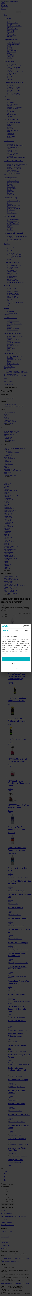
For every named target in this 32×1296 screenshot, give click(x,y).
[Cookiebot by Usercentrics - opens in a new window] (23, 626)
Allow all (16, 659)
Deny (16, 668)
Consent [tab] (5, 630)
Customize (15, 664)
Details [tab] (16, 630)
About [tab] (26, 630)
